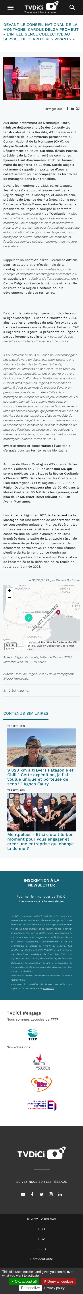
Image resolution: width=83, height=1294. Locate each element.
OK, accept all (25, 1281)
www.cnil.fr (48, 988)
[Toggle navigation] (10, 8)
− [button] (9, 597)
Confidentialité (41, 1259)
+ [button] (9, 591)
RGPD (41, 1249)
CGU (41, 1229)
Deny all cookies (59, 1281)
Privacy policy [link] (54, 1288)
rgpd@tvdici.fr (18, 979)
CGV (41, 1239)
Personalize (30, 1288)
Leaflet (31, 642)
